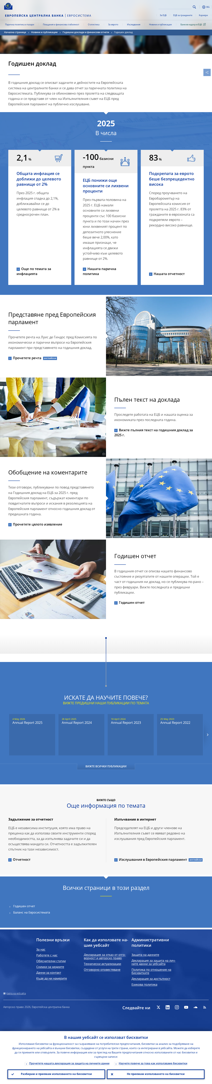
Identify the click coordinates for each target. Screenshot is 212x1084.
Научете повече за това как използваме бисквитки (153, 1063)
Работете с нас (46, 955)
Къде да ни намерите (51, 978)
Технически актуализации (102, 964)
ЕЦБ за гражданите (182, 15)
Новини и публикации (160, 25)
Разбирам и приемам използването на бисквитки (56, 1074)
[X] (158, 1007)
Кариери (203, 15)
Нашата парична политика (99, 272)
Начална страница (15, 32)
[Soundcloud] (195, 1007)
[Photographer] (209, 373)
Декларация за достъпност (151, 979)
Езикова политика (144, 984)
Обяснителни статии (51, 961)
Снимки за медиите (50, 967)
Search (194, 7)
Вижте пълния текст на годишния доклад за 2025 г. (153, 433)
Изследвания (133, 25)
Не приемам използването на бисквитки (156, 1074)
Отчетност (21, 860)
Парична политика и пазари (19, 25)
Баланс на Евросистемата (31, 912)
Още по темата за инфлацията (34, 272)
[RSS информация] (205, 1007)
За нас (40, 949)
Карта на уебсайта (16, 993)
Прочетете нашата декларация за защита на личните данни (69, 1063)
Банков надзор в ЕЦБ (191, 25)
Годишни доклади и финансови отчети (86, 32)
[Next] (207, 735)
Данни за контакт (48, 972)
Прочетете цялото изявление (37, 524)
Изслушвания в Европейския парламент (153, 860)
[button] (199, 7)
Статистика (93, 25)
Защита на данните (145, 955)
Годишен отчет (132, 603)
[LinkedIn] (168, 1007)
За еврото (113, 25)
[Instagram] (177, 1007)
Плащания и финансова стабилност (61, 25)
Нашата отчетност (169, 274)
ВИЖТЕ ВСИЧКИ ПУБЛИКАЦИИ (106, 766)
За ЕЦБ (163, 15)
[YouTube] (186, 1007)
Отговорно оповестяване (102, 969)
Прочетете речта (27, 358)
